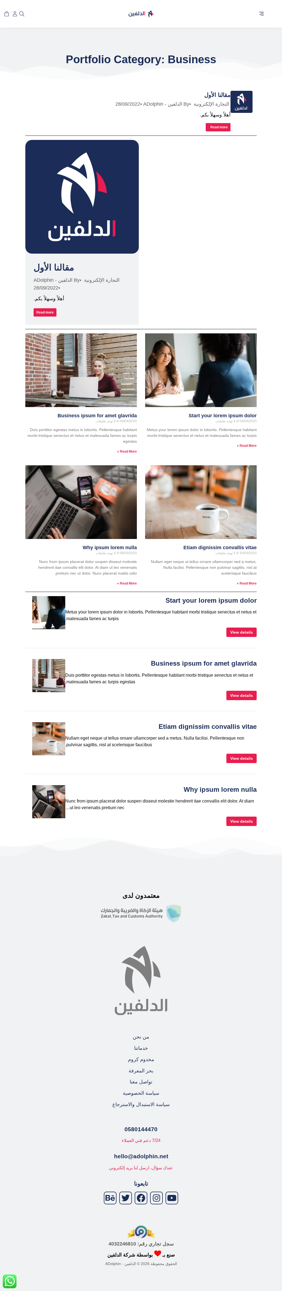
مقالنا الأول (217, 95)
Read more (219, 127)
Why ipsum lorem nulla (110, 547)
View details (241, 632)
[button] (261, 13)
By (166, 104)
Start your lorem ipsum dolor (223, 415)
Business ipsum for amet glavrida (97, 415)
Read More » (247, 446)
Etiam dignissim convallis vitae (220, 547)
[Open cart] (6, 13)
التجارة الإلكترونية (211, 104)
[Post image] (242, 102)
